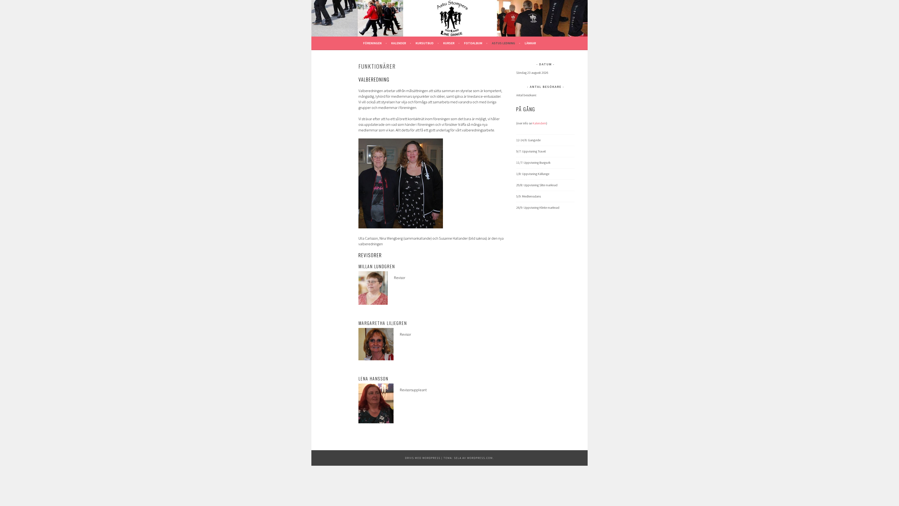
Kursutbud (425, 43)
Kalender (398, 43)
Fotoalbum (473, 43)
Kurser (448, 43)
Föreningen (372, 43)
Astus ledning (503, 43)
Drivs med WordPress (422, 458)
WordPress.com (480, 458)
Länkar (530, 43)
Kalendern (539, 123)
